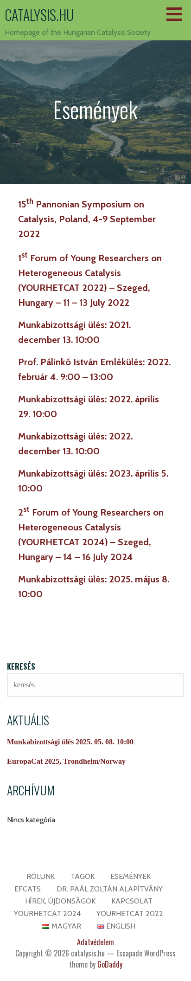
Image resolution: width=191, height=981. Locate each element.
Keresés (21, 666)
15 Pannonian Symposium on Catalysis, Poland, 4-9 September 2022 (87, 219)
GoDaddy (109, 964)
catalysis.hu (39, 14)
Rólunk (40, 876)
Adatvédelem (95, 942)
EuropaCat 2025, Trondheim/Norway (66, 761)
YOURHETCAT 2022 (129, 913)
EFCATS (27, 888)
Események (130, 876)
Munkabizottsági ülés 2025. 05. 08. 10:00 (70, 742)
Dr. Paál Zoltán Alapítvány (110, 888)
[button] (177, 14)
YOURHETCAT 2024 (47, 913)
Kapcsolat (132, 901)
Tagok (82, 876)
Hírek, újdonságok (60, 901)
